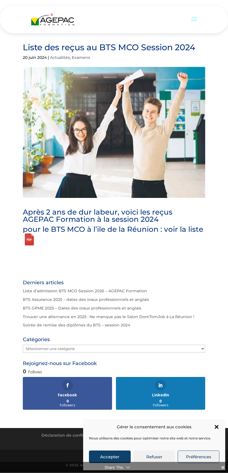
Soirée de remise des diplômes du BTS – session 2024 (76, 325)
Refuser (154, 456)
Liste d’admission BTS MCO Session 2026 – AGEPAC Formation (85, 290)
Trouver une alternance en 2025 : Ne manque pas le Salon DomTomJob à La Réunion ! (108, 316)
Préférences (198, 456)
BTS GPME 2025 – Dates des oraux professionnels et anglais (82, 308)
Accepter (109, 456)
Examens (81, 57)
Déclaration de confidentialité (71, 435)
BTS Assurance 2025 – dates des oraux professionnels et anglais (86, 299)
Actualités (60, 57)
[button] (216, 427)
